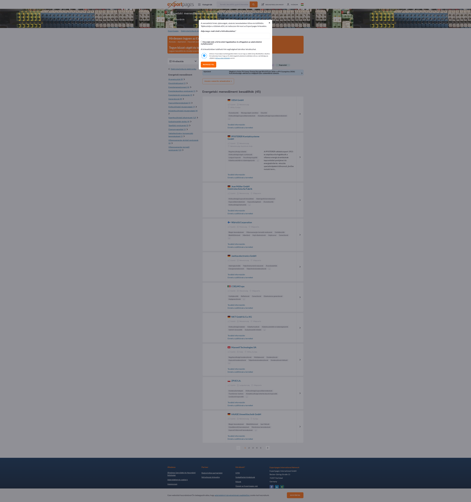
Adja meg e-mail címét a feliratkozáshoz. (218, 31)
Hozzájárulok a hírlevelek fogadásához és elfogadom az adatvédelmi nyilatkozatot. (231, 43)
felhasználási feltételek (223, 58)
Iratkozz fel (208, 64)
